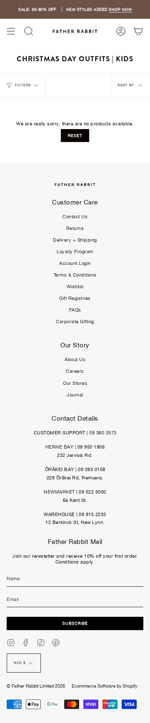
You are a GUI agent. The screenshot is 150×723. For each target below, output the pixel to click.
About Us (75, 359)
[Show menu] (11, 31)
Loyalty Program (75, 251)
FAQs (75, 309)
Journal (75, 394)
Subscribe (75, 623)
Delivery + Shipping (75, 239)
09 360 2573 (103, 432)
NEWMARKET (59, 491)
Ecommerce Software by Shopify (104, 685)
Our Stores (75, 383)
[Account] (121, 31)
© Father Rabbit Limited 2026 (36, 685)
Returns (75, 228)
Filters (23, 85)
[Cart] (138, 31)
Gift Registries (75, 298)
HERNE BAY (59, 446)
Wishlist (75, 286)
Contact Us (75, 216)
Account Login (75, 263)
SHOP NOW (120, 9)
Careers (75, 371)
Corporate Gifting (75, 321)
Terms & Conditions (75, 274)
